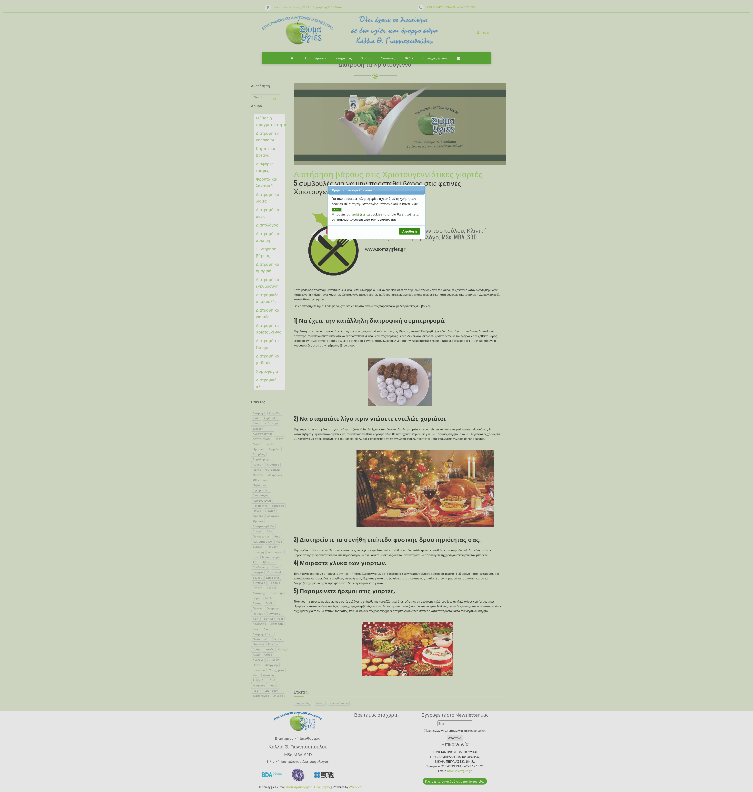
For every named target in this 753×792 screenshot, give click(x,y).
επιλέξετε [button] (358, 214)
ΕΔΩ (336, 209)
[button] (409, 231)
